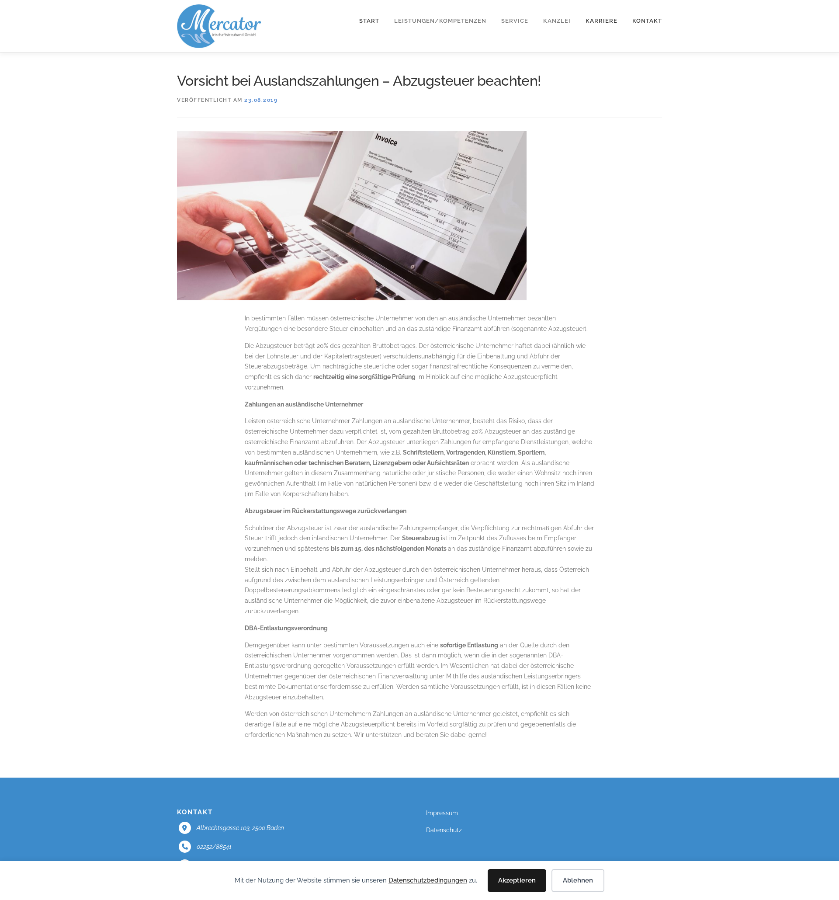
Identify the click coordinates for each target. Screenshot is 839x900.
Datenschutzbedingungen (427, 880)
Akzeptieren (517, 880)
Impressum (442, 813)
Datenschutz (444, 830)
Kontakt (647, 20)
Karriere (601, 20)
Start (369, 20)
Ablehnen (578, 880)
